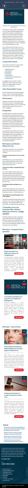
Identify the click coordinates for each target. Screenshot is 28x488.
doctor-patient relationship (8, 161)
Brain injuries (8, 72)
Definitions (4, 486)
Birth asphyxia (8, 70)
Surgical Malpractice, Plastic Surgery (11, 352)
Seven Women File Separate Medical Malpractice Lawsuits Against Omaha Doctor (13, 348)
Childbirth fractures (9, 69)
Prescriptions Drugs (7, 474)
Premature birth (9, 78)
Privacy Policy (21, 485)
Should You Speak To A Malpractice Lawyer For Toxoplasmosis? (11, 253)
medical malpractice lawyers (11, 50)
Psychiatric (5, 475)
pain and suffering (20, 204)
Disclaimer (16, 485)
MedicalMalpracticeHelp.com (8, 485)
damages (19, 56)
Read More (19, 273)
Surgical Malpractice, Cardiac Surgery (12, 399)
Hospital (5, 477)
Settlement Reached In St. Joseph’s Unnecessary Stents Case (13, 395)
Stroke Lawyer (6, 480)
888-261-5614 (5, 58)
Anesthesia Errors (7, 469)
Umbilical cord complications (12, 76)
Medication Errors (7, 472)
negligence (4, 41)
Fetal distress (8, 73)
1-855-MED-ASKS (8, 464)
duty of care (12, 159)
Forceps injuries (8, 75)
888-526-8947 (21, 223)
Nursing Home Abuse (8, 478)
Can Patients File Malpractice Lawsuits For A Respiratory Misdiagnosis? (13, 298)
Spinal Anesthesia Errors (8, 470)
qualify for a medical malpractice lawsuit (14, 48)
